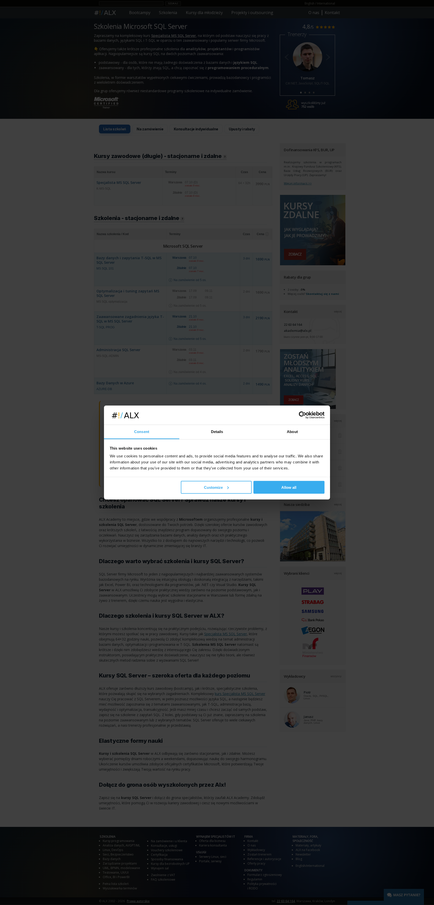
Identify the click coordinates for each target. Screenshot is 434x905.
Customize (213, 487)
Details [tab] (217, 432)
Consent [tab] (141, 432)
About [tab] (292, 432)
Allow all (288, 487)
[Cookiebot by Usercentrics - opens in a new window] (302, 415)
